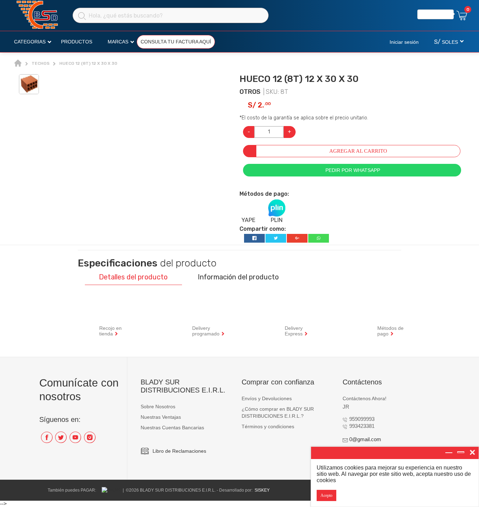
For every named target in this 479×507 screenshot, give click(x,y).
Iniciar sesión (404, 42)
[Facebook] (46, 440)
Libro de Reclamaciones (179, 451)
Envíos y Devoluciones (267, 398)
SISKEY (262, 490)
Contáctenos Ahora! (364, 398)
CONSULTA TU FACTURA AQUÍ (176, 41)
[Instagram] (89, 440)
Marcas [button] (118, 41)
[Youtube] (75, 440)
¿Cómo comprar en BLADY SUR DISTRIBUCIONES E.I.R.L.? (278, 412)
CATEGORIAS (30, 41)
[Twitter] (61, 440)
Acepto (326, 495)
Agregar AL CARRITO (358, 151)
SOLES (446, 42)
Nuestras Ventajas (161, 417)
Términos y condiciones (268, 426)
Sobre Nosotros (158, 406)
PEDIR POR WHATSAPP (352, 170)
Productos (76, 41)
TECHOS (40, 63)
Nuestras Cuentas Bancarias (172, 427)
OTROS (250, 92)
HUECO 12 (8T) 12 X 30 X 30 (88, 63)
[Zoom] (29, 84)
